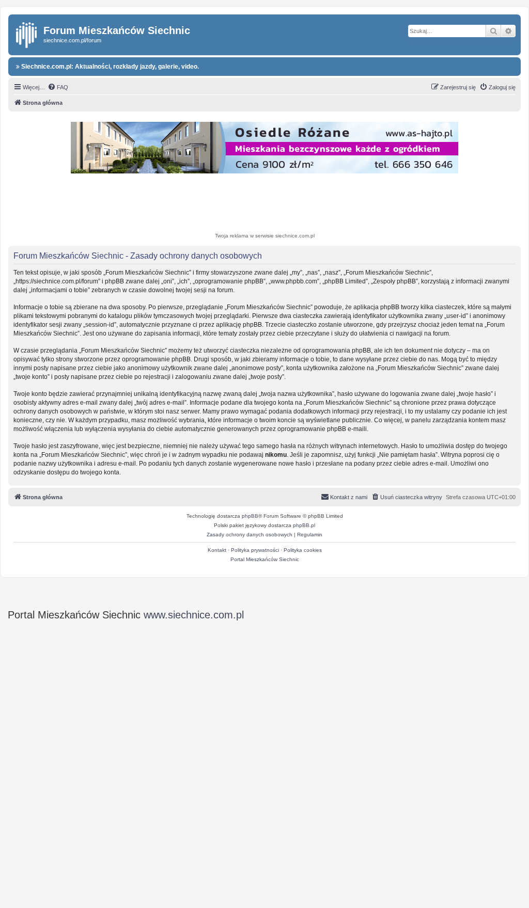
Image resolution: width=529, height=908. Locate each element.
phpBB (250, 516)
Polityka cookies (303, 550)
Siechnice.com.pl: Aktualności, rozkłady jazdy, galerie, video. (109, 66)
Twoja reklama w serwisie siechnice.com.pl (265, 235)
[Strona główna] (27, 33)
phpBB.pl (304, 525)
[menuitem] (58, 87)
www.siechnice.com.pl (194, 614)
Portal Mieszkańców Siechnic (264, 559)
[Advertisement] (264, 204)
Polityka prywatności (255, 550)
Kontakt (217, 550)
